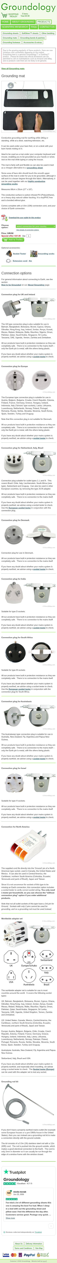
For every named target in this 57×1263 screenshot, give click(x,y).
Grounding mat (13, 76)
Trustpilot (38, 1232)
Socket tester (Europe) (43, 1069)
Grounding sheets (10, 33)
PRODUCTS (43, 22)
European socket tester (20, 508)
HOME (5, 22)
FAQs (34, 27)
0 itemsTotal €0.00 (25, 15)
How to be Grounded (11, 285)
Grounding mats (10, 38)
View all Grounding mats (12, 68)
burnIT (45, 1261)
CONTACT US (47, 27)
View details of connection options (27, 230)
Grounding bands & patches (32, 38)
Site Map (38, 1248)
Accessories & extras (33, 42)
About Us (19, 1244)
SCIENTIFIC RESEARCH (15, 27)
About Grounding (36, 285)
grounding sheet (35, 168)
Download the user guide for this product (25, 218)
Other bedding (48, 33)
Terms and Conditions (23, 1248)
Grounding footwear (11, 42)
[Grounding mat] (28, 106)
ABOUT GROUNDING (23, 22)
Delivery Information (34, 1244)
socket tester (39, 356)
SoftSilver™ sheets (30, 33)
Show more (10, 1218)
